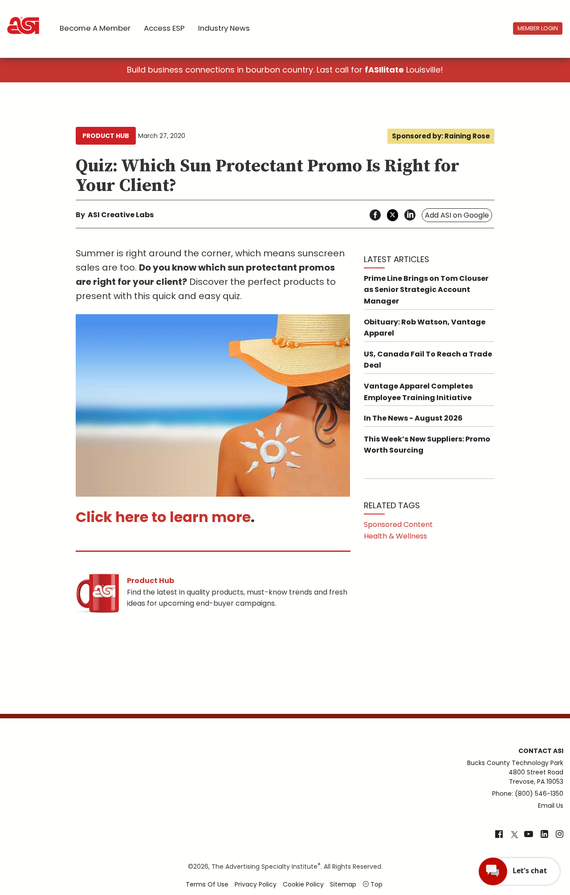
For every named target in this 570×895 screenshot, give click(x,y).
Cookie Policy (303, 884)
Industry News (224, 28)
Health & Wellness (395, 536)
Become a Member (95, 28)
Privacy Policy (256, 884)
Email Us (550, 805)
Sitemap (343, 884)
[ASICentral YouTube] (528, 834)
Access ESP (164, 28)
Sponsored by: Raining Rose (441, 136)
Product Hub (105, 135)
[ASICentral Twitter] (514, 834)
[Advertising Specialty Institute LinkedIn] (544, 834)
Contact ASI (540, 750)
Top (376, 884)
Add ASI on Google (457, 215)
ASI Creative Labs (121, 215)
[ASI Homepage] (24, 18)
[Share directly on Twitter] (392, 215)
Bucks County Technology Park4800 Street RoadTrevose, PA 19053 (515, 772)
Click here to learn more (163, 517)
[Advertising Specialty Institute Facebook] (499, 834)
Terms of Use (207, 884)
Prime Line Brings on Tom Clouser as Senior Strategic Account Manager (426, 289)
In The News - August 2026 (413, 418)
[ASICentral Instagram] (559, 834)
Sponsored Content (398, 524)
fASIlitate (384, 69)
